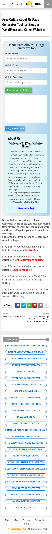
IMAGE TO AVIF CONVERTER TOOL (26, 495)
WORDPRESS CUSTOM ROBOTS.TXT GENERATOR (27, 346)
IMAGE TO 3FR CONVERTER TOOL (26, 411)
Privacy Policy (41, 520)
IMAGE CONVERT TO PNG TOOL (26, 423)
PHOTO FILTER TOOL (26, 372)
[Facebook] (17, 305)
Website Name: (12, 53)
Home (4, 14)
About (16, 520)
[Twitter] (23, 305)
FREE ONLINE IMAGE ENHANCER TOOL (26, 449)
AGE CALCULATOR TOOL (26, 508)
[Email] (40, 305)
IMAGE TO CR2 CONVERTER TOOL (26, 488)
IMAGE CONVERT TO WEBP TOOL (26, 501)
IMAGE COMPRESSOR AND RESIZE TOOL (26, 443)
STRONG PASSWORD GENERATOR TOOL (26, 359)
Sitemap (26, 524)
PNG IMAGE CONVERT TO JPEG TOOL (26, 365)
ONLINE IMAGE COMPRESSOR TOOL (26, 385)
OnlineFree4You (18, 529)
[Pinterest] (34, 305)
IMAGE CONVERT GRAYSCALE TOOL (26, 437)
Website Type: (11, 65)
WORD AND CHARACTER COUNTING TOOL (26, 352)
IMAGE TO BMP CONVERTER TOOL (26, 404)
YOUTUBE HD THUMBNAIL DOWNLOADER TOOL (27, 475)
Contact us (27, 520)
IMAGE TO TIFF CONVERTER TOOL (26, 398)
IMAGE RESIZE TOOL (26, 417)
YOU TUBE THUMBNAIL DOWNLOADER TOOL (26, 482)
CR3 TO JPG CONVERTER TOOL (26, 456)
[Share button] (46, 305)
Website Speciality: (14, 77)
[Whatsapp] (29, 305)
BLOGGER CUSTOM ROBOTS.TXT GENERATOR (26, 469)
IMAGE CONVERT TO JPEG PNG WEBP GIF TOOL (27, 430)
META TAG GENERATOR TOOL (26, 391)
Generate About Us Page (18, 90)
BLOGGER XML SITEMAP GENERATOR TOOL (26, 462)
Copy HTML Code (15, 128)
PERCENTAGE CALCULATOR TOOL (26, 378)
